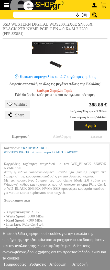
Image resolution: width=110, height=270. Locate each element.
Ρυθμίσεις (37, 264)
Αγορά (90, 125)
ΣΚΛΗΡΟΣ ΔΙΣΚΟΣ (34, 148)
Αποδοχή (79, 264)
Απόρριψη (57, 264)
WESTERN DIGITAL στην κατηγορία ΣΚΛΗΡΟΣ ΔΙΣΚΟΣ (41, 152)
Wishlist (20, 104)
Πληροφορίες (15, 264)
